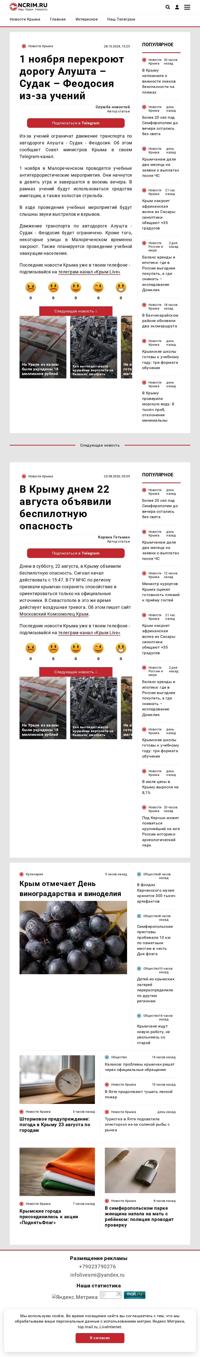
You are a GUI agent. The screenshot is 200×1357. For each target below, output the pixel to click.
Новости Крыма (40, 46)
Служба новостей (113, 107)
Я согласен (100, 1338)
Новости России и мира (156, 246)
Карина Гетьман (114, 537)
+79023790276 (97, 1267)
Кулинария (34, 874)
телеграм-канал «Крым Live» (89, 271)
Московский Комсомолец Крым (54, 614)
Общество (151, 874)
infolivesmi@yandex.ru (97, 1275)
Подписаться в (76, 123)
